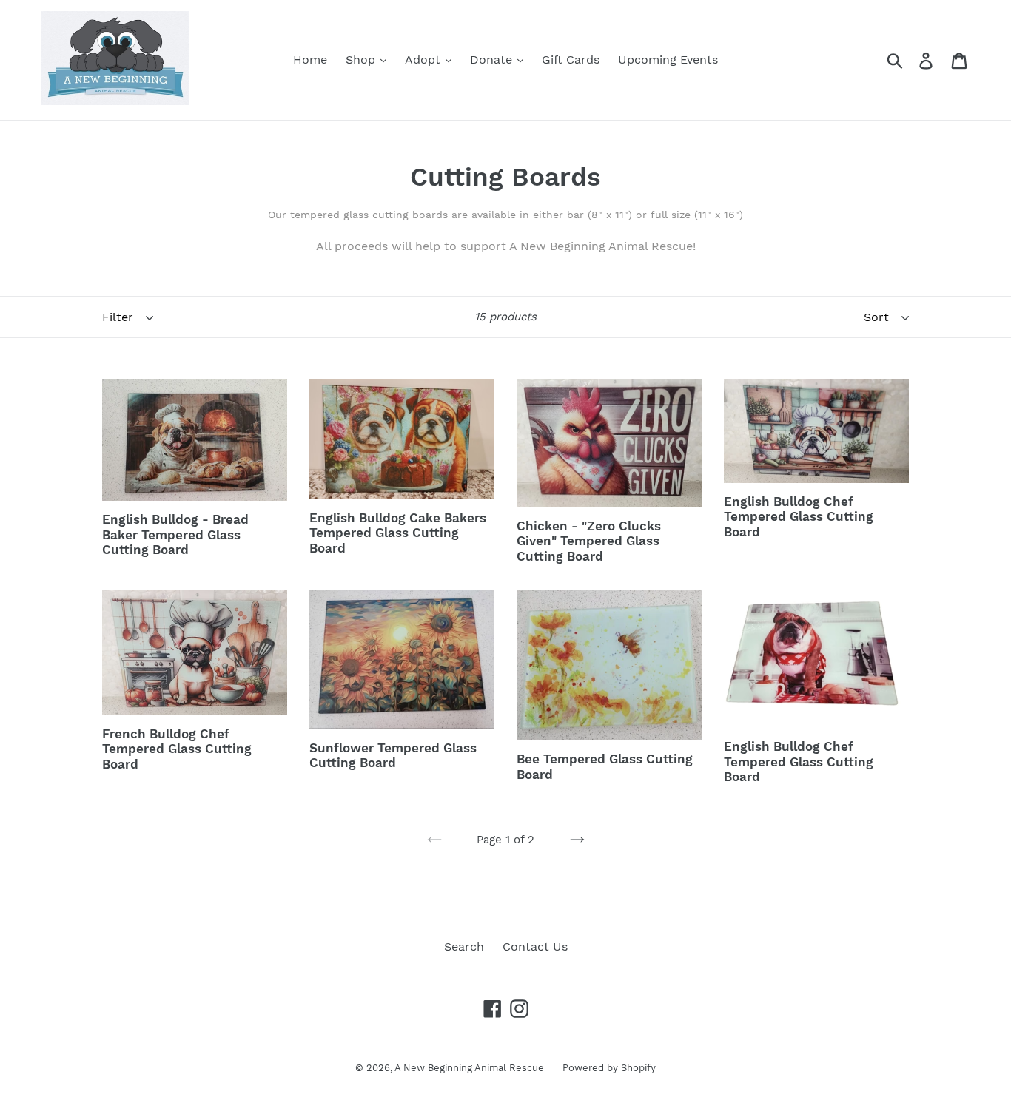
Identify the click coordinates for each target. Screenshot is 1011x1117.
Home (310, 60)
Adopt (424, 60)
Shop (362, 60)
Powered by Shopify (609, 1067)
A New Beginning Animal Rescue (469, 1067)
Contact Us (535, 946)
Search (464, 946)
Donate (493, 60)
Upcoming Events (668, 60)
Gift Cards (570, 60)
